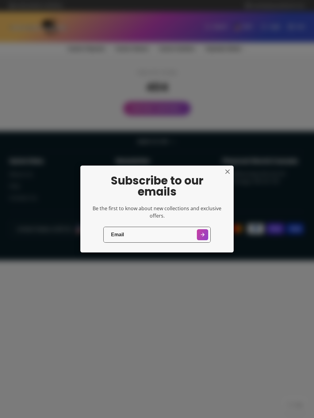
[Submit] (202, 235)
